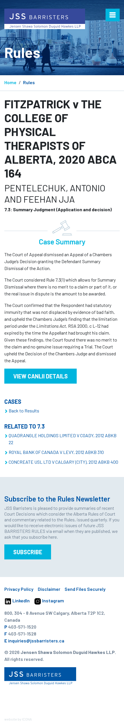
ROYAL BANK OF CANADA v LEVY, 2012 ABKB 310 (56, 452)
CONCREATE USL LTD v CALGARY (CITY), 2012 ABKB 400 (63, 462)
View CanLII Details (40, 376)
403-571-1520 (22, 626)
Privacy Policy (18, 589)
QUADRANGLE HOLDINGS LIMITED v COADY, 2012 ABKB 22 (63, 439)
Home (10, 82)
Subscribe (27, 551)
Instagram (52, 600)
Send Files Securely (85, 589)
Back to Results (24, 410)
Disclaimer (49, 589)
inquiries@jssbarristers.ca (36, 640)
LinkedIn (21, 600)
